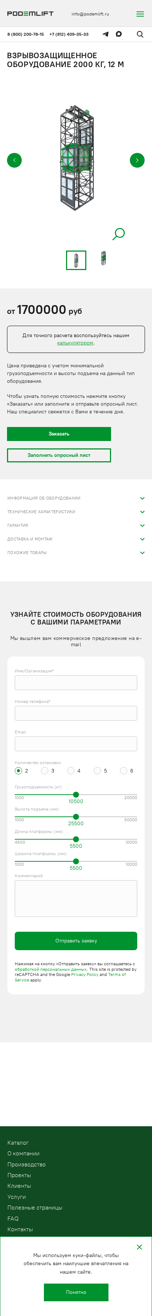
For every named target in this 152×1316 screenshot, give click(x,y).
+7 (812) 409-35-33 (69, 34)
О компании (23, 1153)
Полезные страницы (34, 1207)
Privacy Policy (85, 974)
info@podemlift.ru (90, 14)
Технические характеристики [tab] (41, 512)
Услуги (16, 1196)
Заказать (59, 434)
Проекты (19, 1175)
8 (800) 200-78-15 (25, 34)
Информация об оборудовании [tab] (44, 498)
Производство (26, 1164)
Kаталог (18, 1142)
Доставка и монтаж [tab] (30, 539)
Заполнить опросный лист (59, 455)
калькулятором (75, 343)
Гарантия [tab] (17, 525)
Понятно (76, 1292)
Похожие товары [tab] (27, 552)
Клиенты (19, 1185)
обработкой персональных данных (51, 969)
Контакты (20, 1229)
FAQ (12, 1218)
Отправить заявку (76, 941)
